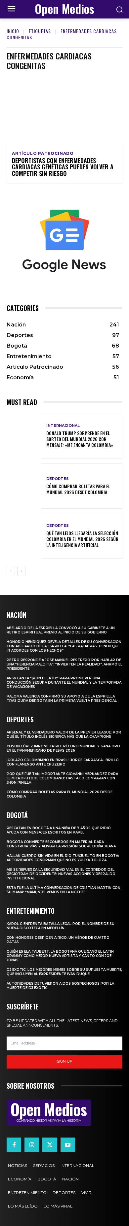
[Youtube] (68, 1145)
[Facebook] (14, 1145)
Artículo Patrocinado (43, 153)
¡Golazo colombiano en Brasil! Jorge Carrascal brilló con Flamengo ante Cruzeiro (63, 762)
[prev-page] (11, 571)
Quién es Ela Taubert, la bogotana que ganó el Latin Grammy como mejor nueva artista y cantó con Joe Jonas (60, 955)
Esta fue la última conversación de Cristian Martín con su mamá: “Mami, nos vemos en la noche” (63, 890)
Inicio (13, 30)
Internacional (63, 425)
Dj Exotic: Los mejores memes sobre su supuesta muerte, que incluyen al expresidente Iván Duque (64, 972)
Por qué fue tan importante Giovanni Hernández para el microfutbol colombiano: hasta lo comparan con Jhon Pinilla (62, 778)
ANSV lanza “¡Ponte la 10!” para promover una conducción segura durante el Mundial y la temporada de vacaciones (64, 682)
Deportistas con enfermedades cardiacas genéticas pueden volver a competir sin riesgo (62, 167)
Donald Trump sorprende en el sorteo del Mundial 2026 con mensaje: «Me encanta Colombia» (79, 438)
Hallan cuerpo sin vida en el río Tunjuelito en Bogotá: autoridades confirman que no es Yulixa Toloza (63, 858)
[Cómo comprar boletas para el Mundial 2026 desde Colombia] (24, 486)
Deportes (57, 479)
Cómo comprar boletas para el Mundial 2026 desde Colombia (78, 489)
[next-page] (21, 571)
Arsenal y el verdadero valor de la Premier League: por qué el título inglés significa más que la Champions (64, 734)
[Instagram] (31, 1145)
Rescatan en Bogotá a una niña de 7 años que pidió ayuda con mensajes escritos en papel (59, 830)
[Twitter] (49, 1145)
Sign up (64, 1061)
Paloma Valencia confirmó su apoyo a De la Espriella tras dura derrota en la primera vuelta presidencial (62, 698)
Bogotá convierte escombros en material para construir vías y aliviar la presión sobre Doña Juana (61, 844)
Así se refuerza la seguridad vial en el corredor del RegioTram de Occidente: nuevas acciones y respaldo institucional (61, 874)
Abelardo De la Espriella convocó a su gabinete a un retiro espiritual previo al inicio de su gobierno (61, 630)
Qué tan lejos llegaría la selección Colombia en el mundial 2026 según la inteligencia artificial (82, 538)
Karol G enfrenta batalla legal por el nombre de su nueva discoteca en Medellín (60, 926)
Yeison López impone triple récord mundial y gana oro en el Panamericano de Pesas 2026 (63, 748)
